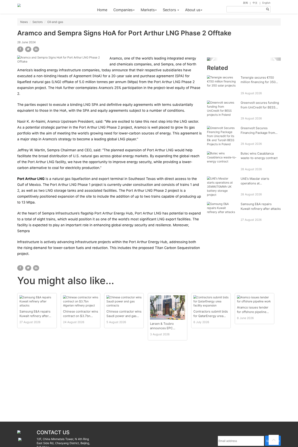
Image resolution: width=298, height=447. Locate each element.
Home (102, 10)
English (266, 2)
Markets (148, 10)
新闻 (245, 2)
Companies (123, 10)
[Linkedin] (36, 49)
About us (192, 10)
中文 (255, 2)
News (24, 22)
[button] (212, 59)
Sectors (170, 10)
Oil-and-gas (55, 22)
